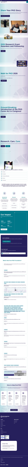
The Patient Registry (14, 207)
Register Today (4, 80)
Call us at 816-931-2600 (6, 253)
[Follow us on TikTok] (4, 464)
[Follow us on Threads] (3, 464)
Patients (1, 0)
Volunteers (2, 433)
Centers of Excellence (14, 205)
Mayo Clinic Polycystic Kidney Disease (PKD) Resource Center (12, 319)
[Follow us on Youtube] (6, 464)
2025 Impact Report (4, 229)
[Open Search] (27, 0)
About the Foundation (3, 425)
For (1, 428)
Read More (3, 116)
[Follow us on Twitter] (5, 464)
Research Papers (5, 203)
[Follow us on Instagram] (2, 464)
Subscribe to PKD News (6, 241)
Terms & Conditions (20, 243)
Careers (1, 426)
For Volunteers (4, 180)
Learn (2, 419)
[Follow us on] (7, 464)
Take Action (16, 419)
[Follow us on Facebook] (1, 464)
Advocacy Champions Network (23, 207)
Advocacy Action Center (23, 204)
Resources (2, 424)
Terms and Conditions (3, 462)
